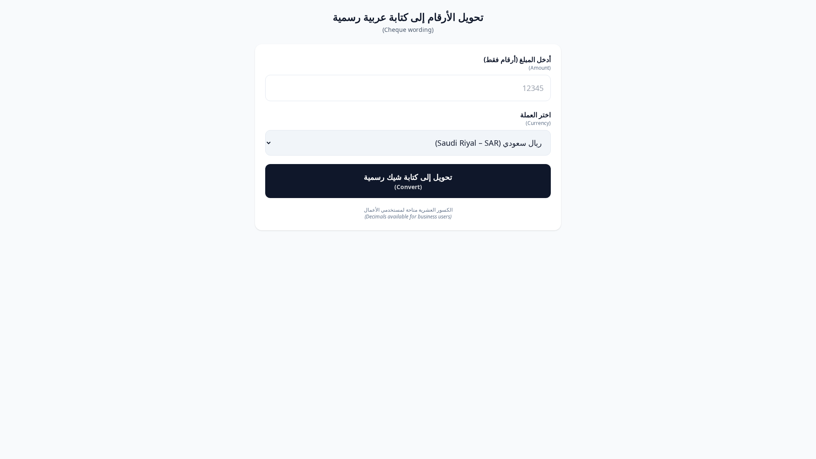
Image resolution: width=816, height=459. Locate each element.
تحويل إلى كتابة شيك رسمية (408, 181)
